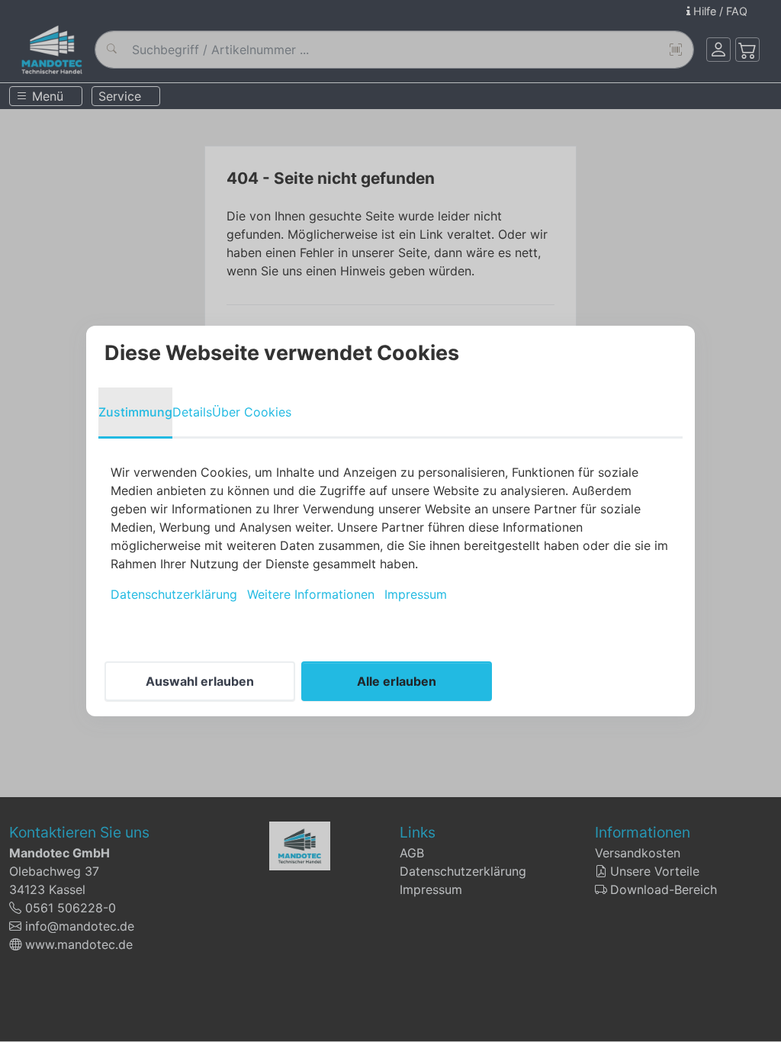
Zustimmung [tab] (135, 412)
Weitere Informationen (310, 594)
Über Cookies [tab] (251, 412)
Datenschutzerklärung (174, 594)
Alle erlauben (396, 681)
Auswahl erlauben (200, 681)
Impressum (415, 594)
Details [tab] (192, 412)
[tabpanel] (390, 533)
